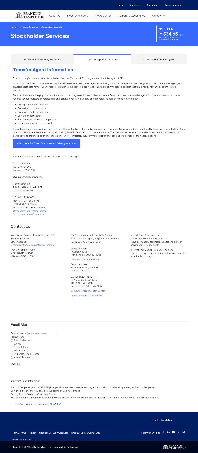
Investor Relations (29, 27)
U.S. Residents (151, 244)
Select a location (172, 5)
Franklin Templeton (162, 420)
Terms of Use (19, 432)
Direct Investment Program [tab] (158, 59)
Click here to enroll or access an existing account (46, 145)
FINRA (51, 404)
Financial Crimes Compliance (86, 432)
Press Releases (21, 340)
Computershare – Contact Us (28, 214)
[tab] (99, 144)
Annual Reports (21, 357)
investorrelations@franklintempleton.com (32, 244)
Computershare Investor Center (30, 210)
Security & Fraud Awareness (53, 432)
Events (17, 343)
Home (120, 5)
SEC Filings (19, 350)
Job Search (152, 5)
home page (146, 256)
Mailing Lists (17, 336)
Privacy (32, 432)
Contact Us (134, 5)
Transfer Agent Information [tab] (102, 59)
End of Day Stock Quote (26, 353)
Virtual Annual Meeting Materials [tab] (42, 59)
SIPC (58, 404)
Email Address (18, 333)
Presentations (20, 347)
